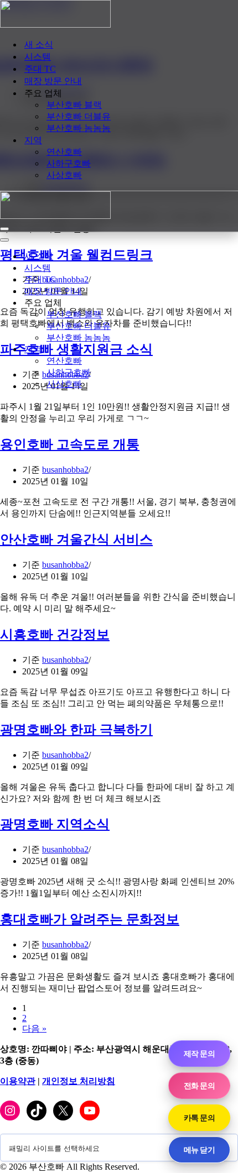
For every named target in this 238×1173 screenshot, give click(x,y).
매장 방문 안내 (53, 81)
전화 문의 (199, 1085)
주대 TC (40, 69)
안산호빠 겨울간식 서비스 (76, 539)
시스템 (37, 56)
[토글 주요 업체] (193, 303)
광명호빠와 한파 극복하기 (76, 729)
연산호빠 (64, 151)
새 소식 (38, 44)
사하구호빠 (68, 163)
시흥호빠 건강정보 (55, 634)
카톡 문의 (199, 1117)
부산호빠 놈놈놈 (78, 128)
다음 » (34, 1028)
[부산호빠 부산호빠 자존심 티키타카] (55, 24)
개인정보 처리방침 (78, 1081)
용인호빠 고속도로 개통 (69, 444)
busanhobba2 (65, 469)
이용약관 (17, 1081)
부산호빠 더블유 (78, 116)
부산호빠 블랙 (74, 104)
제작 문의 (199, 1053)
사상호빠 (64, 175)
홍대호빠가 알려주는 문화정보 (89, 919)
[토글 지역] (193, 349)
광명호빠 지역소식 (55, 824)
